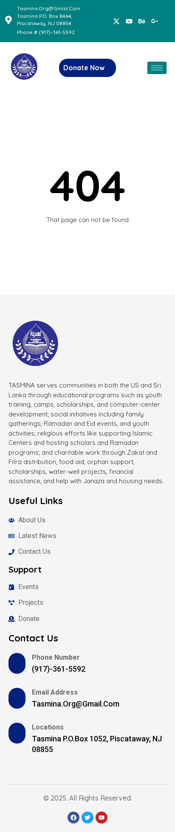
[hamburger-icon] (157, 68)
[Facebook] (116, 21)
